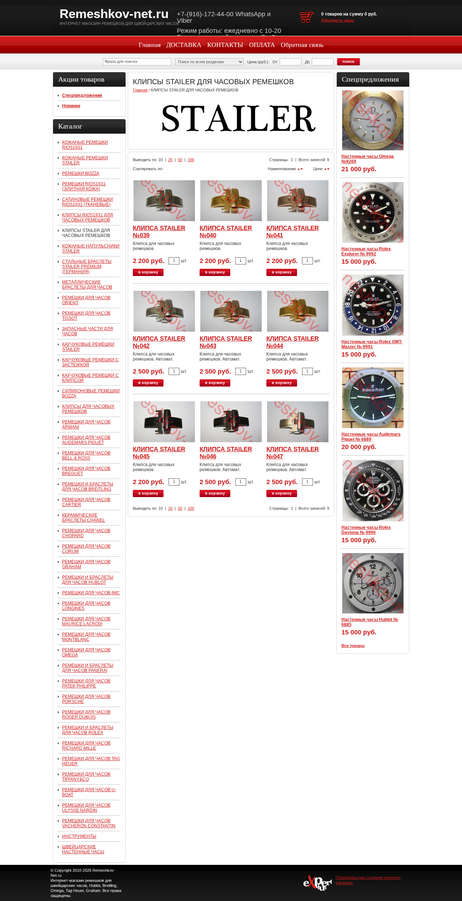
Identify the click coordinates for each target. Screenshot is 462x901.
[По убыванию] (328, 169)
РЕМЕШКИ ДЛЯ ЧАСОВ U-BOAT (89, 792)
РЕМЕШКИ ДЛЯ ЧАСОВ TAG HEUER (91, 761)
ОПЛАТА (262, 44)
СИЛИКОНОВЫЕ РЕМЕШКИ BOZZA (91, 393)
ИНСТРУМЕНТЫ (79, 836)
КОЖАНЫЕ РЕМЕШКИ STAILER (85, 160)
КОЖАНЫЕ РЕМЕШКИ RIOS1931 (85, 145)
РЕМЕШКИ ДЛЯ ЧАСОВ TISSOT (86, 316)
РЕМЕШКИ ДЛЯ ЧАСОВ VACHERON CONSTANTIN (89, 823)
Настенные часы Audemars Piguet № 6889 (371, 437)
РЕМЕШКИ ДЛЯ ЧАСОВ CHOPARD (86, 533)
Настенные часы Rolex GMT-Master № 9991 (371, 344)
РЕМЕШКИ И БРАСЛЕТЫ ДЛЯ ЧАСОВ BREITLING (87, 487)
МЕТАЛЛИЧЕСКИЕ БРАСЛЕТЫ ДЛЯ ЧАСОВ (87, 285)
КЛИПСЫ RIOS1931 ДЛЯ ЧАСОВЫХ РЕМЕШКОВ (87, 217)
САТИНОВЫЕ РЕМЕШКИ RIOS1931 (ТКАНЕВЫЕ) (87, 202)
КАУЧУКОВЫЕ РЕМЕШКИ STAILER (88, 347)
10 (160, 160)
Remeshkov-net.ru (114, 13)
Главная (150, 44)
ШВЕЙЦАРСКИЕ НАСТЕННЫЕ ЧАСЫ (83, 849)
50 (180, 160)
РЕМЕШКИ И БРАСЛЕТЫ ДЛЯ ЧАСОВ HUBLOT (87, 580)
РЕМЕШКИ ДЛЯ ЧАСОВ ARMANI (86, 424)
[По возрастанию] (325, 169)
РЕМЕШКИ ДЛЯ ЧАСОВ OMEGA (86, 652)
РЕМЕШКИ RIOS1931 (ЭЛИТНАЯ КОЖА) (84, 186)
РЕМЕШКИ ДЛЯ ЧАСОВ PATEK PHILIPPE (86, 683)
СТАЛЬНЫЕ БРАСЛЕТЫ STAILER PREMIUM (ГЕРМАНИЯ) (87, 266)
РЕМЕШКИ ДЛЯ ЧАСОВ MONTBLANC (86, 637)
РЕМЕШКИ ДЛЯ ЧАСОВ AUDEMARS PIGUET (86, 440)
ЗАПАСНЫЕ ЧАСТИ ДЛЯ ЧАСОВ (87, 331)
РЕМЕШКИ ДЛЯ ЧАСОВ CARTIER (86, 502)
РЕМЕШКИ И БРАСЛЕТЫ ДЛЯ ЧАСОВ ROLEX (87, 730)
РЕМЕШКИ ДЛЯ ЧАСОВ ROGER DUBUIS (86, 715)
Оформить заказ (337, 20)
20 (170, 160)
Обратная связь (302, 44)
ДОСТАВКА (183, 44)
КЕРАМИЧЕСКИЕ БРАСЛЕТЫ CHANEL (83, 518)
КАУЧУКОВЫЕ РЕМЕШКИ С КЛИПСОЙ (90, 378)
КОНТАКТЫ (225, 44)
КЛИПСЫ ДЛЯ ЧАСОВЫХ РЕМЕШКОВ (88, 409)
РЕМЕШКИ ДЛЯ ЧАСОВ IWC (91, 592)
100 (191, 160)
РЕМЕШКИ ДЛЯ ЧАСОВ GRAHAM (86, 564)
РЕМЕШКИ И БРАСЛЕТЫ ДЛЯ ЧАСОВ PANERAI (87, 668)
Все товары (353, 645)
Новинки (71, 105)
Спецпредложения (82, 95)
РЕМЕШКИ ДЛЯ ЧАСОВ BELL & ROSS (86, 455)
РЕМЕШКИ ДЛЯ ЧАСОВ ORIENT (86, 300)
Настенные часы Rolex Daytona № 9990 (366, 530)
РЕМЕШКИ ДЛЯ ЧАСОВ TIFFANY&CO (86, 777)
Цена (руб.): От (262, 62)
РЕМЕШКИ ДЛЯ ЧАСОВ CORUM (86, 549)
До (307, 62)
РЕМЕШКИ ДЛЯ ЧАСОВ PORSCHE (86, 699)
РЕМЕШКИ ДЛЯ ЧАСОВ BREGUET (86, 471)
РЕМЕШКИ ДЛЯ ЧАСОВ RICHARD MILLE (86, 746)
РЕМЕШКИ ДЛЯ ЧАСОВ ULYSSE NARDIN (86, 808)
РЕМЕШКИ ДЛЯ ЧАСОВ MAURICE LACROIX (86, 621)
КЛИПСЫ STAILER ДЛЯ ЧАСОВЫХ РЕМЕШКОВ (86, 233)
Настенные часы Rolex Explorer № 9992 (366, 251)
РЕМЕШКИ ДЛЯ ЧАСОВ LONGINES (86, 606)
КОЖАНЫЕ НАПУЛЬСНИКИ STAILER (90, 248)
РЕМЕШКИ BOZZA (80, 173)
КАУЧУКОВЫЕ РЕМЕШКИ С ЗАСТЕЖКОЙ (90, 362)
